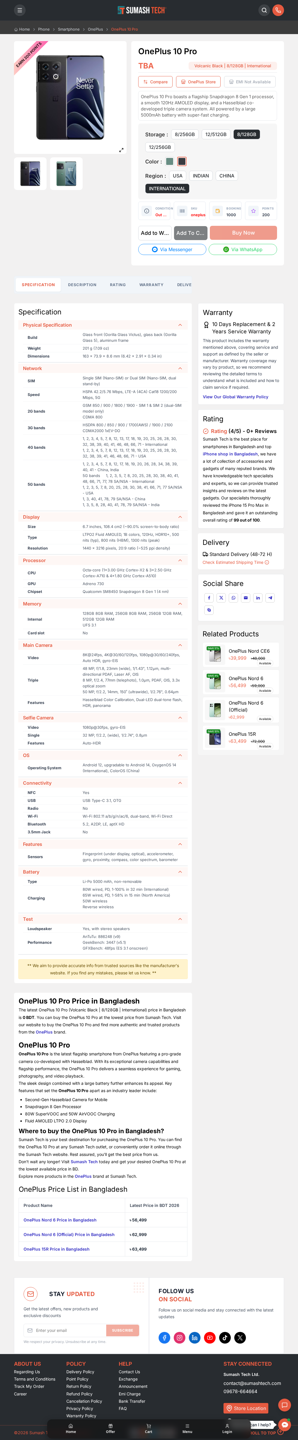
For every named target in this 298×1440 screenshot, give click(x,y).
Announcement (133, 1386)
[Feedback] (284, 1405)
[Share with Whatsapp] (233, 598)
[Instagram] (179, 1338)
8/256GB (185, 134)
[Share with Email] (245, 598)
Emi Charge (130, 1393)
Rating (118, 284)
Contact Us (129, 1371)
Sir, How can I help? (252, 1424)
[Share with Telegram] (270, 598)
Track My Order (29, 1386)
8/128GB (246, 134)
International (167, 188)
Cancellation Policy (84, 1401)
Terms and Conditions (34, 1378)
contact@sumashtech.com (252, 1383)
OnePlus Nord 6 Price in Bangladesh (60, 1219)
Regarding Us (27, 1371)
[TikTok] (225, 1338)
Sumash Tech (84, 1161)
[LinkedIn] (195, 1338)
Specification (38, 284)
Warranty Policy (81, 1415)
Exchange (128, 1378)
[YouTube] (210, 1338)
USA (177, 176)
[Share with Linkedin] (257, 598)
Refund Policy (79, 1393)
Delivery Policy (80, 1371)
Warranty (151, 284)
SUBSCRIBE (122, 1330)
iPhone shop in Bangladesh (230, 453)
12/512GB (216, 134)
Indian (201, 176)
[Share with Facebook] (209, 598)
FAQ (123, 1408)
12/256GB (160, 147)
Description (82, 284)
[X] (240, 1338)
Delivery (187, 284)
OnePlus (44, 1031)
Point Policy (77, 1378)
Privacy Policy (79, 1408)
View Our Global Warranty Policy (235, 396)
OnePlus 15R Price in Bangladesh (57, 1249)
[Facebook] (164, 1338)
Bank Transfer (132, 1401)
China (226, 176)
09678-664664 (240, 1391)
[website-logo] (142, 10)
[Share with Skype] (209, 610)
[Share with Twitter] (221, 598)
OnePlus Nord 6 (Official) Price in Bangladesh (69, 1234)
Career (20, 1393)
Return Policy (78, 1386)
